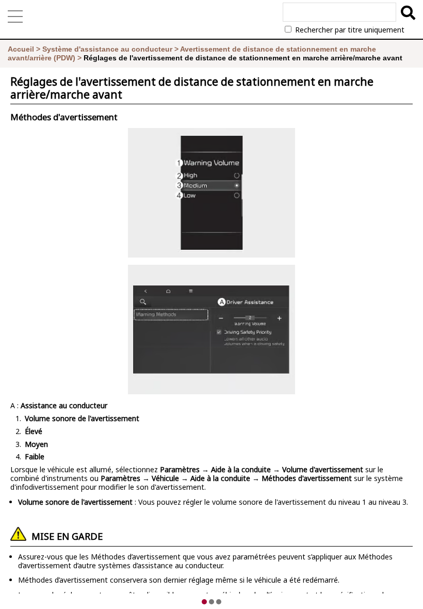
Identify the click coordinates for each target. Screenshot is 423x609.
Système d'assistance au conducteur (107, 49)
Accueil (21, 49)
